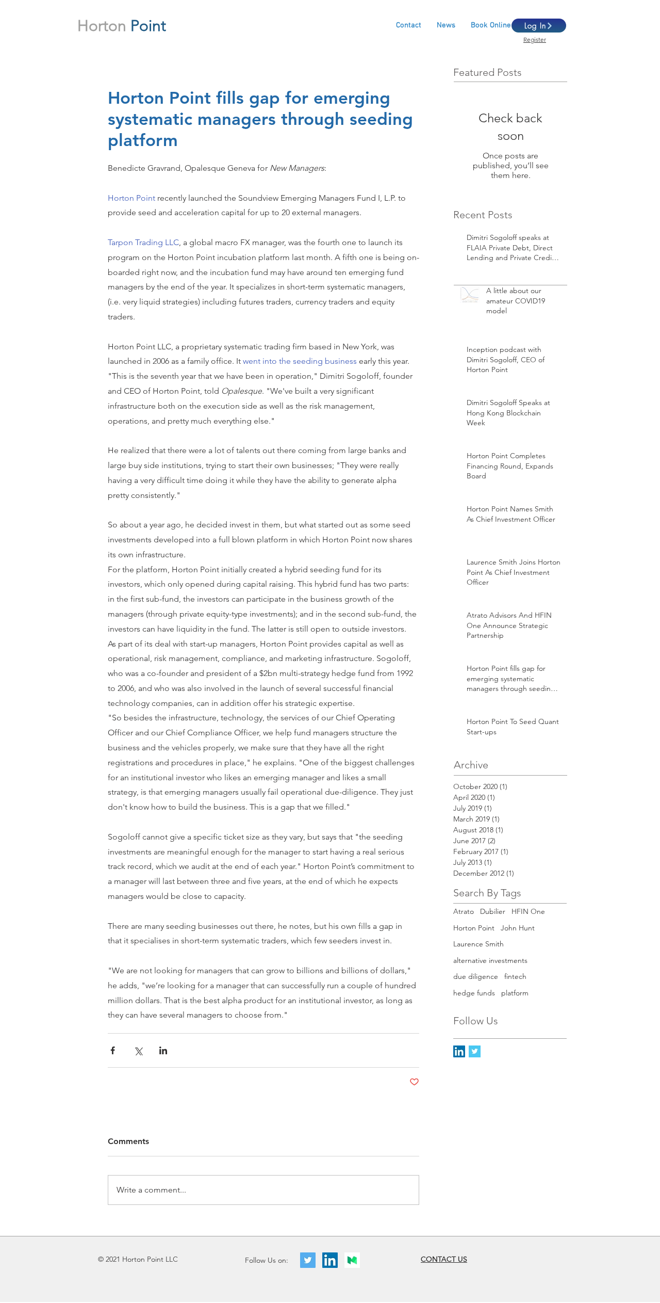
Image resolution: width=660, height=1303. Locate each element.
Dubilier (492, 911)
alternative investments (490, 960)
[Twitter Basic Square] (475, 1051)
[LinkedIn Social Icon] (459, 1051)
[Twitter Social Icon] (308, 1260)
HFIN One (528, 911)
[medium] (352, 1260)
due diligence (475, 976)
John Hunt (518, 927)
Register (534, 39)
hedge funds (474, 993)
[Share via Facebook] (113, 1050)
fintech (515, 976)
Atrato (463, 911)
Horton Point (473, 927)
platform (515, 993)
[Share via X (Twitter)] (138, 1050)
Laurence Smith (478, 943)
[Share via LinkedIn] (163, 1050)
